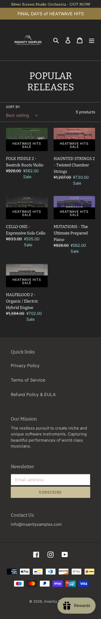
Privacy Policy (25, 365)
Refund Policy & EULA (33, 394)
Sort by (13, 107)
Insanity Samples (58, 601)
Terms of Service (28, 380)
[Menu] (91, 40)
